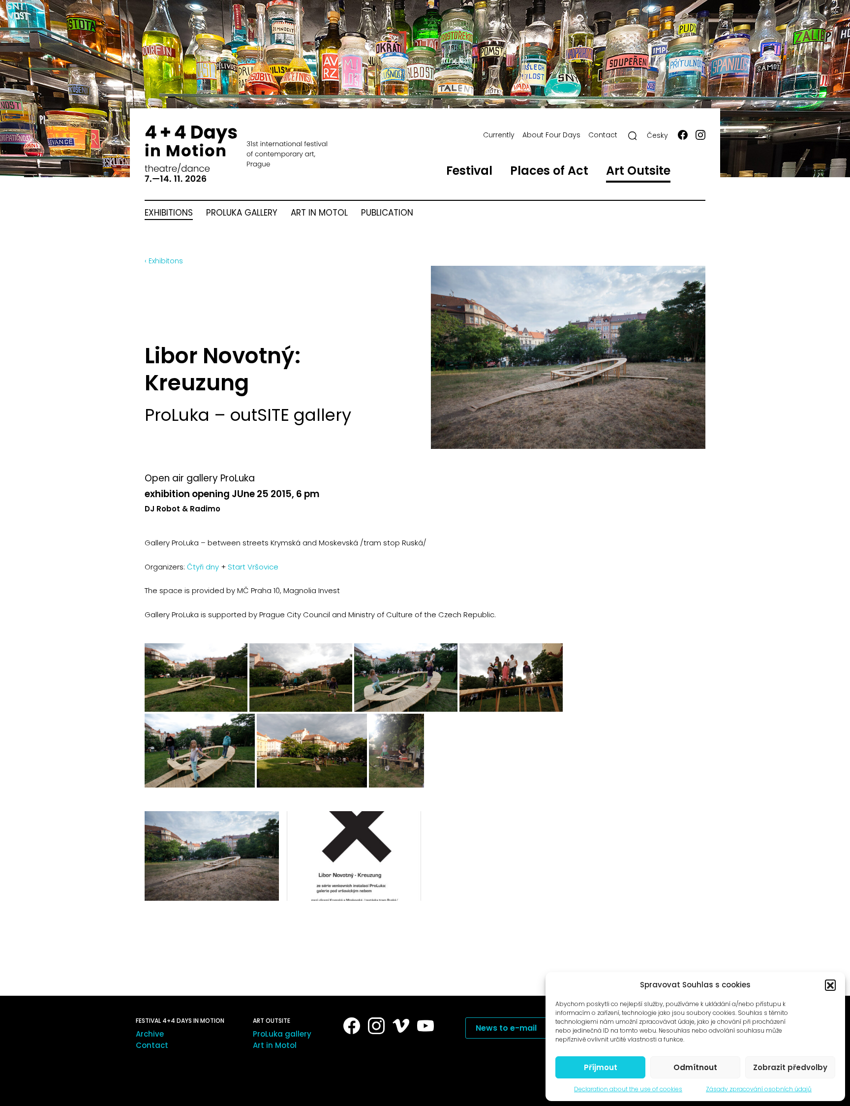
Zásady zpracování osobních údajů (759, 1089)
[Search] (632, 135)
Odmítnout (695, 1067)
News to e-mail (506, 1028)
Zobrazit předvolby (790, 1067)
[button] (830, 985)
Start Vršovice (254, 567)
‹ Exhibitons (164, 261)
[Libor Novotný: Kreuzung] (212, 856)
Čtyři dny (203, 567)
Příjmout (600, 1067)
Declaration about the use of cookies (628, 1089)
